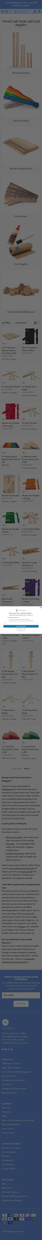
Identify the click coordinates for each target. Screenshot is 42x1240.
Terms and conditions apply (21, 630)
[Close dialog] (41, 607)
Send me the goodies (21, 626)
